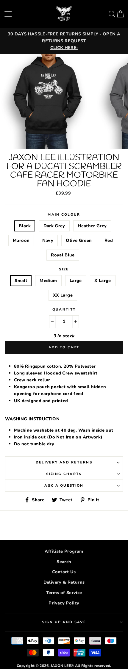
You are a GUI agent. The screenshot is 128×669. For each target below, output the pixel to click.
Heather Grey (92, 226)
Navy (47, 240)
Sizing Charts (64, 473)
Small (21, 280)
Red (108, 240)
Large (76, 280)
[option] (64, 41)
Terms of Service (64, 593)
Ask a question (63, 485)
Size (64, 269)
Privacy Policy (64, 603)
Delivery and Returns (64, 462)
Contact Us (64, 572)
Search (64, 562)
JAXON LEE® (62, 665)
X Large (102, 280)
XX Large (63, 295)
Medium (48, 280)
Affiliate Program (64, 551)
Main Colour (64, 214)
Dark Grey (54, 226)
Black (25, 226)
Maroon (21, 240)
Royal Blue (63, 255)
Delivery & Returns (64, 582)
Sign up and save (64, 622)
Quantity (64, 309)
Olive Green (79, 240)
